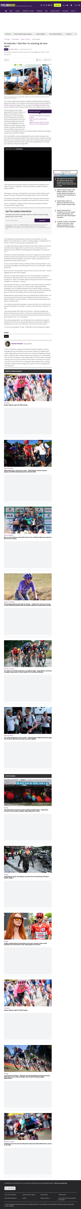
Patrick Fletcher (14, 49)
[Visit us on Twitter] (44, 5)
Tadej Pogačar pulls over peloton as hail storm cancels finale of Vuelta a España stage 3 (66, 203)
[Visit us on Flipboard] (51, 5)
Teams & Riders (15, 39)
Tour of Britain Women (55, 34)
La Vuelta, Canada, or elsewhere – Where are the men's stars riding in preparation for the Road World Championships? (66, 224)
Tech (46, 11)
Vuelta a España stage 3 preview (22, 34)
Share (8, 60)
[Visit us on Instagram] (46, 5)
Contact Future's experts (28, 1194)
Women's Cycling (28, 11)
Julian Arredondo (33, 101)
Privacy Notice (9, 226)
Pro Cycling (7, 39)
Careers (24, 1198)
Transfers (68, 34)
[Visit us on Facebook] (41, 5)
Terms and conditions (10, 1194)
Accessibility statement (10, 1198)
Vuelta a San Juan (9, 105)
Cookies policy (62, 1194)
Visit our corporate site (60, 1183)
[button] (77, 5)
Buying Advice (55, 11)
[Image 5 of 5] (48, 79)
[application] (28, 164)
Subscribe (57, 5)
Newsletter (48, 60)
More (72, 11)
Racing (17, 11)
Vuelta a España (40, 34)
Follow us (40, 60)
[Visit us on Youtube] (49, 5)
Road (6, 336)
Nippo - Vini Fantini (25, 39)
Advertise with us (45, 1198)
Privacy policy (44, 1194)
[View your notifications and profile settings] (71, 5)
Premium (39, 11)
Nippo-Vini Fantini (40, 105)
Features (65, 11)
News (11, 11)
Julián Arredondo (36, 39)
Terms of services (24, 225)
